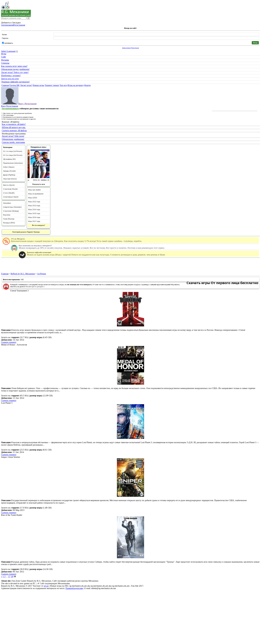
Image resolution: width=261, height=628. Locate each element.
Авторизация (7, 25)
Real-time (6, 215)
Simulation (7, 203)
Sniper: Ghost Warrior (10, 457)
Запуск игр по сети (10, 78)
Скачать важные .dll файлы (14, 130)
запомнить (8, 43)
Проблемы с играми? (11, 75)
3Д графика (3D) (9, 159)
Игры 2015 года (34, 213)
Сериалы (5, 63)
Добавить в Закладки (11, 22)
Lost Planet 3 (6, 403)
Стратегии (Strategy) (11, 211)
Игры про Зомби (34, 190)
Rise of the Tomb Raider (11, 515)
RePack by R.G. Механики (23, 274)
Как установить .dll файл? (14, 124)
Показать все (38, 184)
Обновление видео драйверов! (15, 69)
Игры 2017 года (34, 221)
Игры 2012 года (34, 202)
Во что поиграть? (38, 225)
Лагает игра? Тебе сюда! (13, 136)
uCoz (46, 586)
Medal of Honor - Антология (14, 345)
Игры (3, 54)
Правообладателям (74, 588)
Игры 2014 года (34, 210)
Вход (3, 106)
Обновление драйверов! (13, 139)
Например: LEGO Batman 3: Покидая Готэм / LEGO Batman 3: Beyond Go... (29, 20)
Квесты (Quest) (9, 185)
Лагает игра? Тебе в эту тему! (15, 72)
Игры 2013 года (34, 206)
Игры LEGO (32, 198)
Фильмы (5, 60)
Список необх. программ (13, 142)
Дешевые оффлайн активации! (15, 82)
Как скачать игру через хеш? (14, 66)
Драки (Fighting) (9, 175)
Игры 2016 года (34, 217)
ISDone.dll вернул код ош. (14, 127)
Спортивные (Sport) (10, 197)
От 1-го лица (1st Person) (12, 151)
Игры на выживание (36, 194)
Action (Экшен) (8, 167)
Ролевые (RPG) (9, 223)
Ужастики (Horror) (10, 179)
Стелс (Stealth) (9, 193)
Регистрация (19, 25)
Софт (3, 57)
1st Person (41, 274)
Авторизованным (10, 108)
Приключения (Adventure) (13, 163)
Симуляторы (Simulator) (12, 207)
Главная (4, 274)
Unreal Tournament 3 (19, 291)
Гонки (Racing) (8, 219)
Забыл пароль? (126, 48)
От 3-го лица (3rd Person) (12, 155)
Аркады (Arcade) (9, 171)
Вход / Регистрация (27, 103)
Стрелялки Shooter (10, 189)
